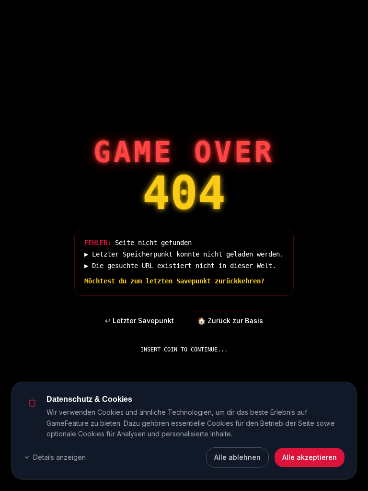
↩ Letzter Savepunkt (139, 320)
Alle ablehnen (237, 457)
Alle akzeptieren (309, 457)
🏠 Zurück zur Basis (230, 320)
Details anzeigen (59, 457)
